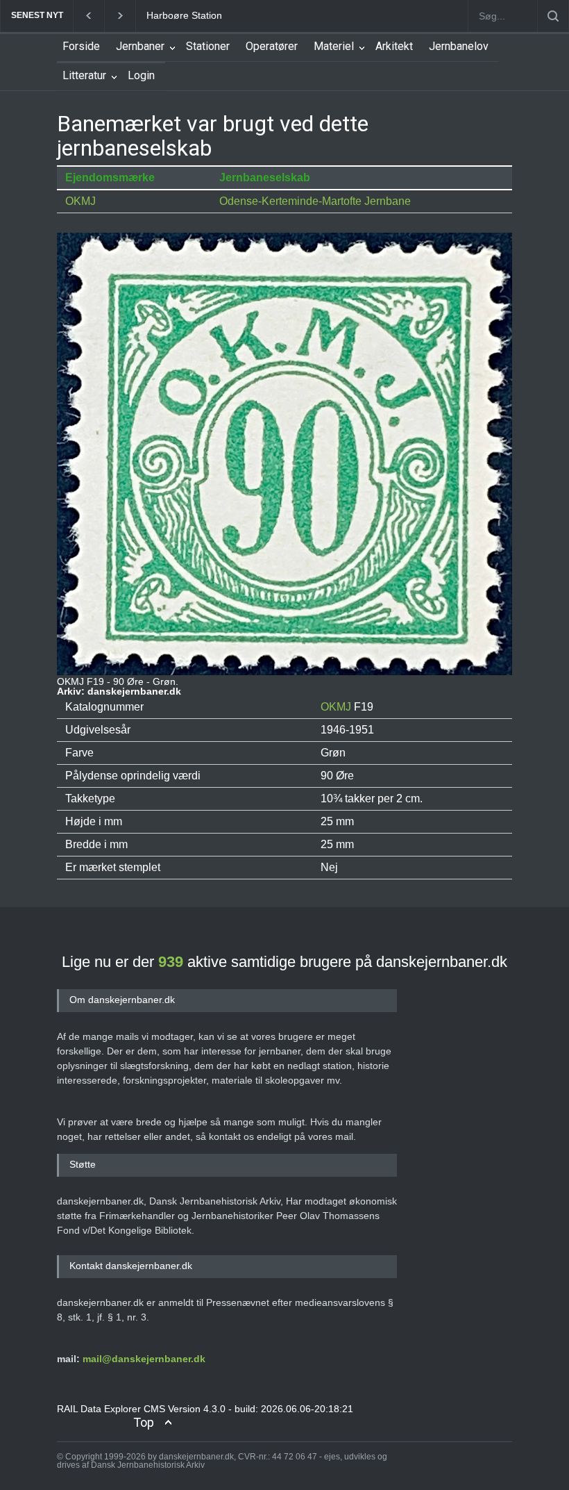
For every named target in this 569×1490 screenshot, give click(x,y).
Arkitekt (394, 46)
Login (141, 75)
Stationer (208, 46)
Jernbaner (140, 46)
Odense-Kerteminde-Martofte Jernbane (315, 201)
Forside (81, 46)
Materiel (334, 46)
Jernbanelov (459, 46)
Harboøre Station (184, 15)
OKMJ (80, 201)
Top (143, 1422)
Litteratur (84, 75)
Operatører (272, 46)
